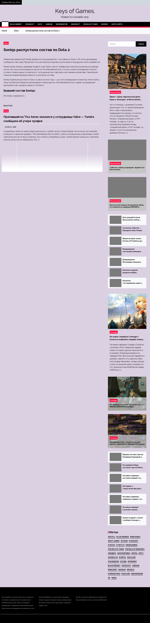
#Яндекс (112, 553)
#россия (131, 557)
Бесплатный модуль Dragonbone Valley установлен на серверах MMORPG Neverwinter (127, 206)
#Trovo (111, 545)
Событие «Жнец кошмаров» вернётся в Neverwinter (127, 168)
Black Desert (16, 24)
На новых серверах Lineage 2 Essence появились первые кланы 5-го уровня (126, 338)
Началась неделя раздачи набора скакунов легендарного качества (133, 271)
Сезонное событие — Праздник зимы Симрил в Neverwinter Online (133, 229)
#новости (113, 557)
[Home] (5, 24)
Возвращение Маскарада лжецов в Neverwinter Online (132, 261)
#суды (123, 561)
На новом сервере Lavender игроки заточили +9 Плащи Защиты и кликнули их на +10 (132, 508)
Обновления (137, 574)
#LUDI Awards (122, 537)
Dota (40, 24)
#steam (124, 541)
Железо (104, 24)
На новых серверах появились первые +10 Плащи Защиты (132, 498)
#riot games (114, 541)
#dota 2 (111, 537)
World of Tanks (90, 24)
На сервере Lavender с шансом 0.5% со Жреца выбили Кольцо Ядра (126, 406)
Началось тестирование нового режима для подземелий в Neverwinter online (132, 282)
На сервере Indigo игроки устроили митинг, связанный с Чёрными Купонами (127, 443)
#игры (134, 553)
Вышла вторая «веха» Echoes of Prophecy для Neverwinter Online (133, 240)
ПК (109, 578)
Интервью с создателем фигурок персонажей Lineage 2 (132, 487)
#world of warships (134, 549)
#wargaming (131, 545)
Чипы (113, 578)
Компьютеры (114, 574)
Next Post (8, 106)
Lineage (49, 24)
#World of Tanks (116, 549)
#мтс (141, 553)
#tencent (133, 541)
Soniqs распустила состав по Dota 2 (37, 50)
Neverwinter (62, 24)
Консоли (125, 574)
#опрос (122, 557)
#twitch (120, 545)
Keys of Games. (75, 11)
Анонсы (122, 570)
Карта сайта (117, 24)
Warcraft (75, 24)
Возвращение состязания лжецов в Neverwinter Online (132, 250)
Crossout (29, 24)
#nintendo (135, 537)
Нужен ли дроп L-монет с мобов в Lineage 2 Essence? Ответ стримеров (133, 519)
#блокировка (123, 553)
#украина (132, 561)
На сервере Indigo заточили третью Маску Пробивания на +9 (133, 466)
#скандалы (113, 561)
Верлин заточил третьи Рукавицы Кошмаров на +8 (133, 456)
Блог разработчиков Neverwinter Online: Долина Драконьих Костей (131, 218)
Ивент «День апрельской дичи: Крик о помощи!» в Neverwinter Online (125, 98)
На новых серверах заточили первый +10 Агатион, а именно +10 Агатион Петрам (132, 477)
